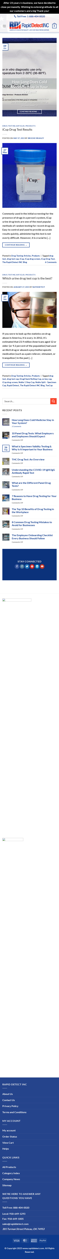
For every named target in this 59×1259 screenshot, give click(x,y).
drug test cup (13, 259)
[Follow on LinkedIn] (37, 566)
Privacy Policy (10, 1105)
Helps (5, 1148)
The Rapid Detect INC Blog (14, 262)
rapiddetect (39, 287)
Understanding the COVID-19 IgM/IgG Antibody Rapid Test (33, 471)
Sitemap (6, 1185)
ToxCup (49, 385)
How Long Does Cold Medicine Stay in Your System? (29, 87)
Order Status (9, 1136)
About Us (7, 1093)
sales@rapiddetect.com (15, 1223)
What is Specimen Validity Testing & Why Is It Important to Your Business (32, 448)
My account (9, 1130)
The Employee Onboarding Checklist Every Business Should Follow (32, 537)
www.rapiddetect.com (33, 1248)
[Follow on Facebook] (17, 566)
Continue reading (29, 111)
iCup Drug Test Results (17, 129)
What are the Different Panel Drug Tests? (31, 484)
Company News (11, 1179)
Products (30, 126)
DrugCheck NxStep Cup (30, 379)
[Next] (51, 77)
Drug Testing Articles (13, 126)
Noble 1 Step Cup (26, 382)
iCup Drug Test (48, 259)
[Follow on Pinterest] (32, 566)
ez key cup (47, 379)
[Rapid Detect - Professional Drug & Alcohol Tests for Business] (29, 26)
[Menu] (4, 26)
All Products (9, 1166)
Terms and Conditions (14, 1112)
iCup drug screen (32, 259)
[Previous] (7, 77)
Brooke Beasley (36, 138)
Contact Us (8, 1100)
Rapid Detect (13, 385)
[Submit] (53, 401)
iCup (22, 259)
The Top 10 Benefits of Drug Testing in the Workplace (33, 511)
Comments (51, 262)
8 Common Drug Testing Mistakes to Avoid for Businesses (32, 524)
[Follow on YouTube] (42, 566)
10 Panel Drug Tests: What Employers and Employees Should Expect (33, 435)
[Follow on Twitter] (27, 566)
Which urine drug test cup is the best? (27, 278)
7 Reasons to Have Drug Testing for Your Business (34, 497)
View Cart (8, 1142)
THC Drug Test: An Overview (28, 459)
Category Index (11, 1173)
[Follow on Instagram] (22, 566)
